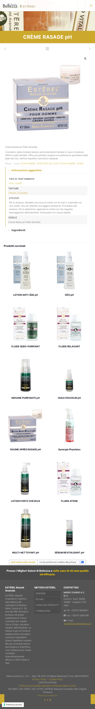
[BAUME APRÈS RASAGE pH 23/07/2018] (93, 699)
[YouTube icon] (47, 700)
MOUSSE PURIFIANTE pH (26, 398)
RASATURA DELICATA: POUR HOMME (56, 163)
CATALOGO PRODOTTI (47, 605)
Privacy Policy (39, 679)
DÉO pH (69, 294)
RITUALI (40, 599)
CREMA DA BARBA (18, 193)
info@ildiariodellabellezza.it (77, 623)
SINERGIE (41, 593)
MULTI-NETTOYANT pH (25, 552)
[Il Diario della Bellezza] (19, 5)
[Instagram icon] (50, 700)
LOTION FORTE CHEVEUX (25, 501)
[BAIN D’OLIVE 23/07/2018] (2, 699)
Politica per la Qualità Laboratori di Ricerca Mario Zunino (47, 685)
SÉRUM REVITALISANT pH (69, 552)
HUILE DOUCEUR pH (69, 398)
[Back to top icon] (83, 704)
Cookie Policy (56, 679)
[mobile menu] (91, 5)
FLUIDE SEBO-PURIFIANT (25, 346)
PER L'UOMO (15, 183)
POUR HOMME (28, 163)
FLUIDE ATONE (69, 501)
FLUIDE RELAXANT (69, 346)
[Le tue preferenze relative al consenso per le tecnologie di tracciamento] (13, 704)
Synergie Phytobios (69, 449)
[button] (85, 58)
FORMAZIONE (43, 611)
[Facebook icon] (45, 700)
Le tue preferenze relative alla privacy (57, 562)
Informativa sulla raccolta (23, 562)
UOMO (80, 163)
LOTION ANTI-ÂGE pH (25, 294)
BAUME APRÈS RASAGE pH (25, 449)
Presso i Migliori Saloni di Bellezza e (30, 570)
